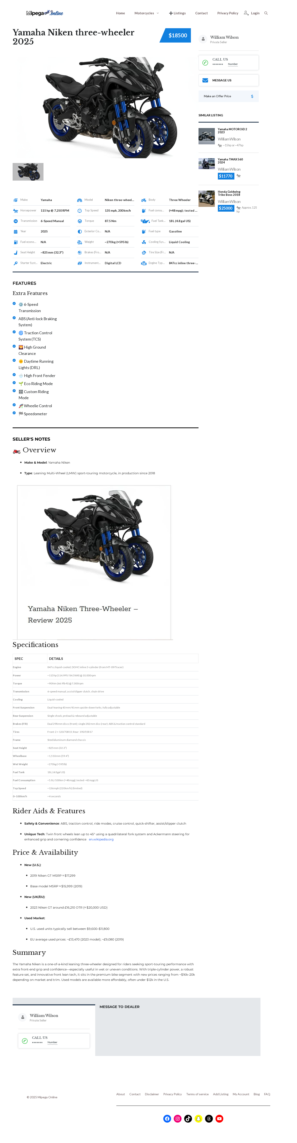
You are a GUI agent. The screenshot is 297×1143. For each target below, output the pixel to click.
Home (120, 13)
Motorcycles (144, 13)
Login (255, 13)
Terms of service (197, 1094)
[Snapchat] (198, 1119)
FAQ (267, 1094)
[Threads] (209, 1119)
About (120, 1094)
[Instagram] (178, 1119)
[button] (266, 13)
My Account (241, 1094)
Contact (201, 13)
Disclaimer (152, 1094)
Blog (257, 1094)
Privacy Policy (227, 13)
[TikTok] (188, 1119)
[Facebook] (167, 1119)
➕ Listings (177, 13)
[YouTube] (219, 1119)
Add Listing (221, 1094)
